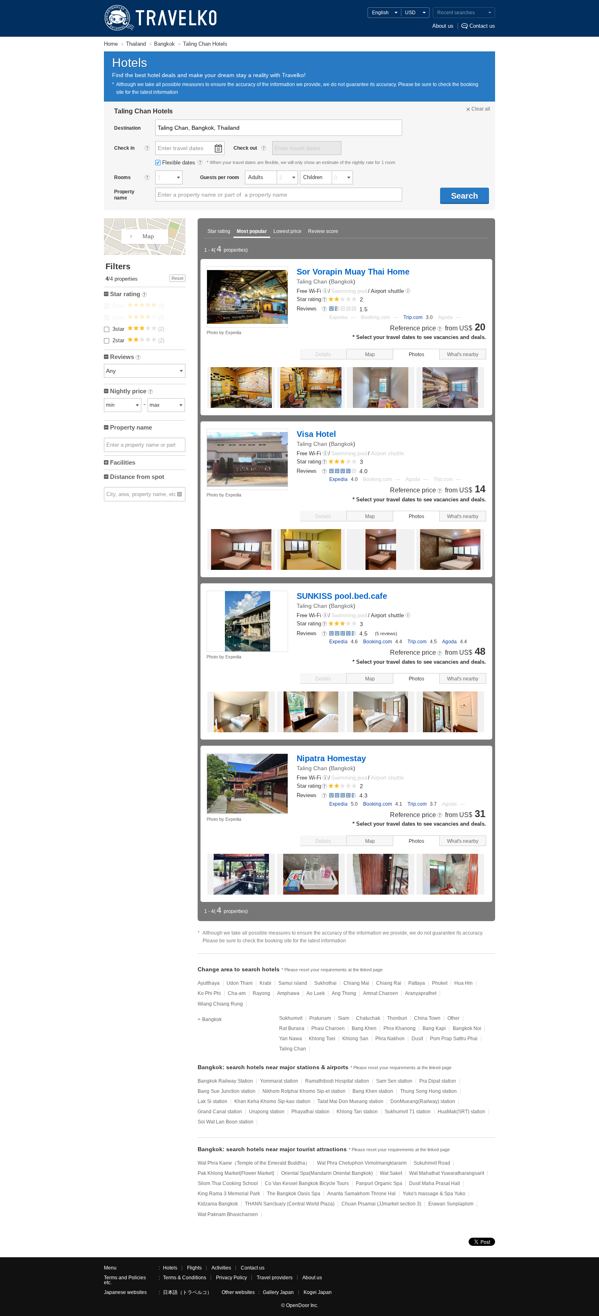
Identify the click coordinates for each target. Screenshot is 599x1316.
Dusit (417, 1038)
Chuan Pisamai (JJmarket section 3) (381, 1204)
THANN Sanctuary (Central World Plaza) (290, 1204)
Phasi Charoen (328, 1028)
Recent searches (456, 13)
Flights (194, 1268)
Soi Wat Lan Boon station (225, 1122)
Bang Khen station (372, 1091)
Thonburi (397, 1018)
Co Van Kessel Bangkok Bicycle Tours (307, 1183)
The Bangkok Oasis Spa (293, 1193)
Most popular (252, 231)
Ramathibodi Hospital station (337, 1081)
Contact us (482, 26)
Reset (177, 278)
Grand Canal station (220, 1111)
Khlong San (355, 1038)
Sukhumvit (290, 1018)
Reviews (124, 357)
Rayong (261, 993)
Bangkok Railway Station (225, 1081)
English (380, 13)
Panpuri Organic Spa (379, 1183)
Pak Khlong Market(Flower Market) (236, 1173)
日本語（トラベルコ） (187, 1292)
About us (443, 26)
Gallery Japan (278, 1292)
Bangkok (342, 281)
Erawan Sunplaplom (450, 1204)
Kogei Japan (318, 1292)
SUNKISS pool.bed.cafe (342, 596)
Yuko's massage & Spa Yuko (434, 1193)
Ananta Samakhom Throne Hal (361, 1193)
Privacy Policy (231, 1278)
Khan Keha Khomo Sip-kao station (272, 1101)
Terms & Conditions (184, 1278)
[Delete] (179, 494)
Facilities (122, 462)
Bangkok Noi (467, 1028)
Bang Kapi (434, 1028)
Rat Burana (291, 1028)
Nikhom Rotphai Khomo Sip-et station (304, 1091)
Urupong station (266, 1111)
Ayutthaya (209, 983)
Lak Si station (212, 1101)
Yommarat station (279, 1081)
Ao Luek (315, 993)
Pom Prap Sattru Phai (454, 1038)
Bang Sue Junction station (226, 1091)
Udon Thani (240, 983)
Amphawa (288, 993)
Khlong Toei (322, 1038)
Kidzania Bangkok (218, 1204)
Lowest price (287, 231)
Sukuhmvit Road (432, 1163)
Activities (221, 1268)
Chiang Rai (388, 983)
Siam (343, 1018)
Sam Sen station (394, 1081)
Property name (131, 427)
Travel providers (275, 1278)
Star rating (218, 231)
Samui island (292, 983)
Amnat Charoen (380, 993)
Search (464, 195)
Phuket (439, 983)
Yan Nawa (290, 1038)
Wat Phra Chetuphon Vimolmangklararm (362, 1163)
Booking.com (377, 642)
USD (410, 13)
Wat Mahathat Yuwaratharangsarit (446, 1173)
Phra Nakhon (390, 1038)
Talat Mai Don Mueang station (350, 1101)
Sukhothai (325, 983)
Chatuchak (368, 1018)
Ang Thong (344, 993)
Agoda (449, 642)
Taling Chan (312, 281)
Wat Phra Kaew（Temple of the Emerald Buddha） (254, 1163)
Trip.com (413, 317)
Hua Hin (463, 983)
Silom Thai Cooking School (228, 1183)
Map (370, 354)
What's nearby (462, 354)
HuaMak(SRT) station (461, 1111)
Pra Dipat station (437, 1081)
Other (453, 1018)
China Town (427, 1018)
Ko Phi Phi (209, 993)
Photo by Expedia (224, 332)
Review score (323, 231)
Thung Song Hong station (428, 1091)
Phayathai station (310, 1111)
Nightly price (131, 392)
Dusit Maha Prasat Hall (434, 1183)
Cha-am (237, 993)
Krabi (265, 983)
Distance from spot (137, 476)
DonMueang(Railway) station (422, 1101)
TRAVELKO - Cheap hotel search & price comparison (160, 18)
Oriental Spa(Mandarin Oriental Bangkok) (327, 1173)
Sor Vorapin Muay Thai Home (353, 271)
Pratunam (320, 1018)
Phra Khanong (399, 1028)
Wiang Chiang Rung (220, 1004)
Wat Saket (391, 1173)
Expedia (338, 479)
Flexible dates (179, 163)
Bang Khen (364, 1028)
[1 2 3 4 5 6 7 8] (169, 177)
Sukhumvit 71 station (408, 1111)
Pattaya (416, 983)
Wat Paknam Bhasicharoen (228, 1214)
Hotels (170, 1268)
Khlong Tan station (357, 1111)
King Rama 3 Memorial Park (229, 1193)
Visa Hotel (316, 434)
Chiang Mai (356, 983)
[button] (325, 291)
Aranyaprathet (420, 993)
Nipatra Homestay (331, 758)
